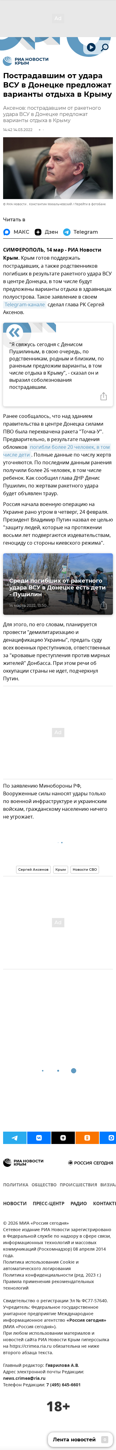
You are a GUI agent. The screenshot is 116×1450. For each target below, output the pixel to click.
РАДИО (79, 1204)
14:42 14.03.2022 (17, 129)
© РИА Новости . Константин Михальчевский (37, 204)
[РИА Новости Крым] (25, 61)
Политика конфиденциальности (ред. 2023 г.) (52, 1275)
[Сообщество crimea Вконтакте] (39, 1138)
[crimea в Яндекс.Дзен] (63, 1138)
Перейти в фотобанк (90, 204)
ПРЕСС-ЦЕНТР (48, 1204)
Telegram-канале (25, 304)
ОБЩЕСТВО (44, 1185)
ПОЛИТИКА (15, 1185)
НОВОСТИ (15, 1204)
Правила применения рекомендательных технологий (48, 1285)
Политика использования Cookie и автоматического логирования (41, 1266)
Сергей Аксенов (33, 869)
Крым (60, 869)
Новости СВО (85, 869)
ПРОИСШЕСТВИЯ (78, 1185)
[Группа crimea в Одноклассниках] (87, 1138)
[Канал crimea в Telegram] (15, 1138)
